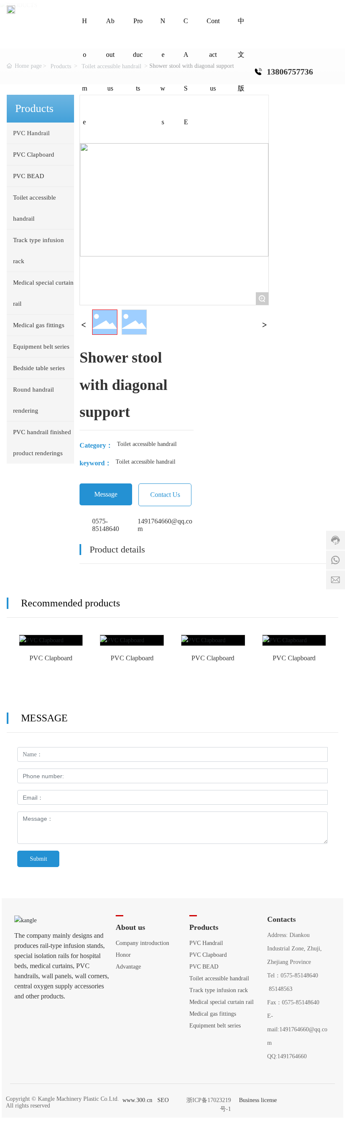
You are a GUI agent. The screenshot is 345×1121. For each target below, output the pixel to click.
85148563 (280, 989)
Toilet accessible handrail (147, 444)
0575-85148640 (105, 525)
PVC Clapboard (50, 646)
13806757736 (290, 71)
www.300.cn (137, 1100)
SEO (163, 1100)
